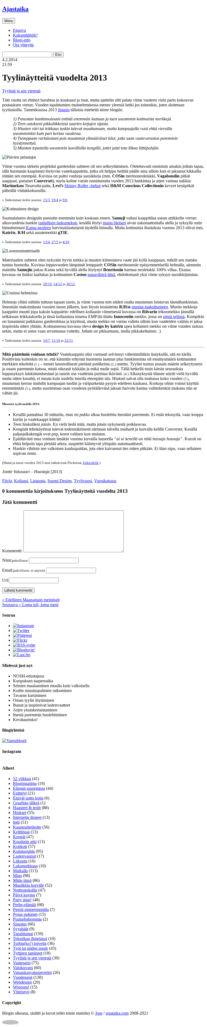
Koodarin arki (25, 841)
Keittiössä (21, 832)
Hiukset (19, 812)
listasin (64, 109)
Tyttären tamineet (27, 953)
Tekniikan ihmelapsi (30, 938)
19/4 (54, 200)
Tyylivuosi (83, 480)
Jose (98, 1013)
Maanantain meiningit (31, 600)
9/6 (65, 200)
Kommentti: (12, 551)
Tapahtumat (23, 933)
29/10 (47, 284)
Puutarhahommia (27, 919)
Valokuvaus (23, 967)
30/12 (70, 284)
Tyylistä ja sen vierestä (21, 91)
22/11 (68, 340)
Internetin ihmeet (27, 817)
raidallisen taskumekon (57, 223)
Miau (17, 875)
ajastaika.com (117, 1013)
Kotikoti (20, 846)
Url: (5, 580)
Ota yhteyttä (23, 45)
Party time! (22, 899)
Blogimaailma (25, 783)
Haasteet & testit (27, 807)
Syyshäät (20, 929)
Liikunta (20, 861)
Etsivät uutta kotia (28, 798)
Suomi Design (59, 480)
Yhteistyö (21, 992)
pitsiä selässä (174, 316)
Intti (16, 822)
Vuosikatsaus (105, 480)
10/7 (46, 340)
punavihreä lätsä (101, 274)
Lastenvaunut (24, 856)
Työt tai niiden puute (30, 948)
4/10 (66, 242)
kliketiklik (91, 463)
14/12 (57, 284)
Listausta (37, 480)
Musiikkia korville (28, 885)
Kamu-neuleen (38, 227)
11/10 (55, 340)
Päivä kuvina (24, 895)
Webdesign (22, 982)
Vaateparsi (21, 962)
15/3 (46, 200)
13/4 (46, 242)
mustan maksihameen (150, 307)
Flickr (7, 480)
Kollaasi (21, 480)
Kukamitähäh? (25, 35)
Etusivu (19, 30)
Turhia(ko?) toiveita (29, 943)
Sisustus (20, 924)
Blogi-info (21, 40)
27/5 (54, 242)
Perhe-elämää (24, 904)
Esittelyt (20, 793)
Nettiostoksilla (25, 890)
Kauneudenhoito (27, 827)
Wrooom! (21, 987)
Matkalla (20, 870)
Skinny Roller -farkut (82, 185)
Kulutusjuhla (24, 851)
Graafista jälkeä (26, 803)
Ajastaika (15, 8)
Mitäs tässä (22, 880)
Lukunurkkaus (25, 866)
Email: (23, 570)
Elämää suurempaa (29, 788)
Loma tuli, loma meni (30, 604)
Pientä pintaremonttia (31, 909)
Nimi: (15, 560)
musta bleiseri (114, 223)
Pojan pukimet (25, 914)
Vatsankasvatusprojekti (32, 972)
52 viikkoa (22, 778)
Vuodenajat (22, 977)
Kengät (19, 836)
